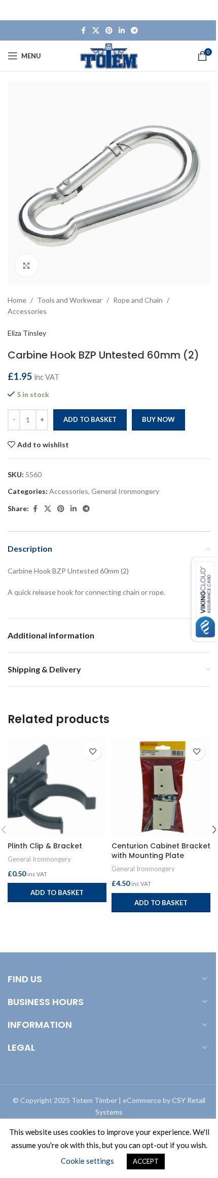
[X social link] (95, 31)
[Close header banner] (205, 10)
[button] (57, 892)
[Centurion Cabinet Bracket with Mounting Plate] (161, 786)
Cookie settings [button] (87, 1160)
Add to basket (90, 419)
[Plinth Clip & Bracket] (57, 786)
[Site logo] (109, 55)
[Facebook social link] (83, 31)
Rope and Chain (138, 300)
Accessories (27, 311)
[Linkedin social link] (122, 31)
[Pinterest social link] (109, 31)
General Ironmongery (125, 491)
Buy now (158, 419)
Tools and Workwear (69, 300)
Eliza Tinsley (27, 333)
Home (17, 300)
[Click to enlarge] (26, 265)
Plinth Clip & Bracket (45, 846)
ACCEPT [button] (146, 1161)
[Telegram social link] (134, 31)
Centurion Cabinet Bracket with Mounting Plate (161, 851)
